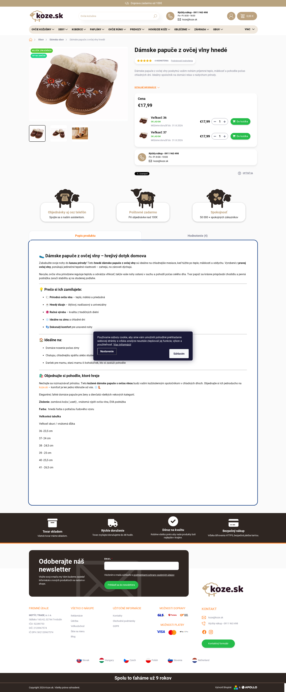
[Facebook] (204, 631)
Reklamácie (77, 615)
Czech (133, 660)
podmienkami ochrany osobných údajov (154, 575)
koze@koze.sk (189, 19)
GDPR (116, 626)
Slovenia (178, 660)
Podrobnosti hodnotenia (182, 61)
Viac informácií (122, 344)
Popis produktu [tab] (85, 235)
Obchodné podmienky (124, 621)
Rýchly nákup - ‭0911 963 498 (164, 153)
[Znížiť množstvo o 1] (215, 121)
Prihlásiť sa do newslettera (121, 585)
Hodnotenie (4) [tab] (198, 235)
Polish (155, 660)
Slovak (85, 660)
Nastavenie (107, 351)
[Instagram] (210, 631)
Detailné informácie (145, 87)
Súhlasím (179, 353)
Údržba (74, 621)
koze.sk (43, 387)
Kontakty (117, 615)
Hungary (109, 660)
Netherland (203, 660)
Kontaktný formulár (218, 643)
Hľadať (155, 16)
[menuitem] (42, 29)
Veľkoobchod (77, 626)
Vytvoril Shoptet (223, 687)
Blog (73, 636)
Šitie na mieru (78, 631)
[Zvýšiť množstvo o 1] (224, 121)
